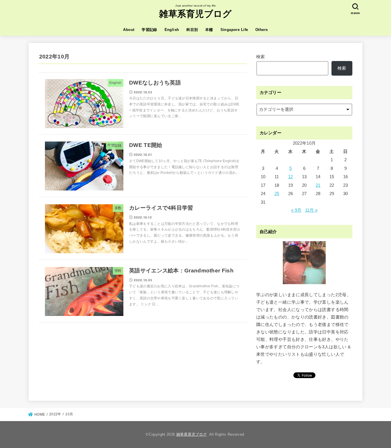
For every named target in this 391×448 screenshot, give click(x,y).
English (172, 29)
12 (290, 176)
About (128, 29)
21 (318, 185)
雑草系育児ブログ (195, 14)
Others (261, 29)
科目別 (192, 29)
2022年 (55, 414)
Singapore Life (234, 29)
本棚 (209, 29)
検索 (260, 56)
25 (277, 193)
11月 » (311, 210)
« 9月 (296, 210)
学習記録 (149, 29)
